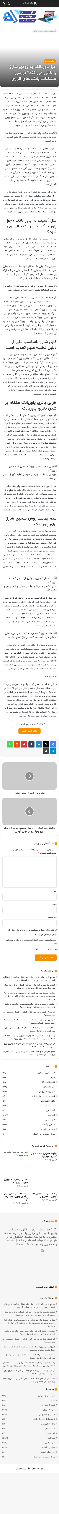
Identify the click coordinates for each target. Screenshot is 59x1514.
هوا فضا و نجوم (48, 1129)
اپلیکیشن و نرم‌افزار (46, 1072)
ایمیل (54, 904)
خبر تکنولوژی (49, 1086)
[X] (46, 744)
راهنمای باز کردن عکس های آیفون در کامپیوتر (44, 1195)
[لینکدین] (39, 744)
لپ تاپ (51, 1115)
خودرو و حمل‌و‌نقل (47, 1091)
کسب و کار (50, 1105)
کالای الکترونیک (48, 1101)
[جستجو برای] (3, 4)
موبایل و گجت (48, 1124)
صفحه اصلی (48, 31)
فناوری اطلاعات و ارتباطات (43, 1096)
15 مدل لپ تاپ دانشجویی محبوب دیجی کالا (16, 1181)
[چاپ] (46, 751)
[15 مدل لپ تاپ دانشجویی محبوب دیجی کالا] (15, 1164)
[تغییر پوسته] (9, 4)
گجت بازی (50, 1110)
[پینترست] (24, 744)
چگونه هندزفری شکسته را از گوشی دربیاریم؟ (44, 1155)
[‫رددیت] (17, 744)
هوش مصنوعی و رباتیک (44, 1134)
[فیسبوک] (53, 744)
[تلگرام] (53, 751)
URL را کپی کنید (29, 731)
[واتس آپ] (10, 744)
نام (54, 891)
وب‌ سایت (52, 917)
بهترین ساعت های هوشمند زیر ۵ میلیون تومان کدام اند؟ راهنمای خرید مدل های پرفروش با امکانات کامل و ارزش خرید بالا (29, 996)
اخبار (53, 1077)
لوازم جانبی (37, 31)
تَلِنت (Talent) (48, 1082)
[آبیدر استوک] (29, 16)
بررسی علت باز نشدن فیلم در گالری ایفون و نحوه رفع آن (16, 1196)
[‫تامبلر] (31, 744)
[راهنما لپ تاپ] (30, 3)
